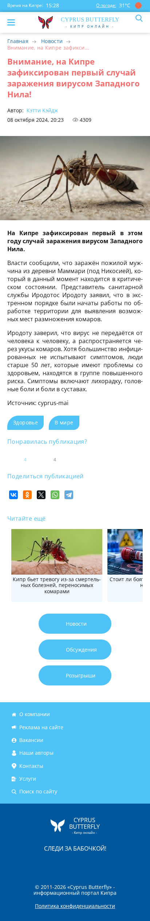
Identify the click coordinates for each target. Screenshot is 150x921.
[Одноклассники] (27, 495)
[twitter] (67, 863)
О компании (34, 714)
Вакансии (31, 740)
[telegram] (84, 863)
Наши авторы (36, 752)
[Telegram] (69, 495)
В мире (64, 422)
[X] (41, 495)
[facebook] (33, 863)
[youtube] (117, 863)
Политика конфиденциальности (75, 906)
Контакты (31, 765)
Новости (52, 41)
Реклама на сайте (41, 727)
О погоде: (106, 5)
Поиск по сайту (38, 791)
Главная (17, 41)
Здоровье (25, 422)
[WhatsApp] (55, 495)
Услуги (27, 778)
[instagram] (50, 863)
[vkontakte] (100, 863)
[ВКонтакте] (13, 495)
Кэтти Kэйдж (41, 110)
